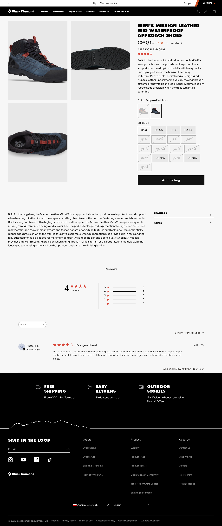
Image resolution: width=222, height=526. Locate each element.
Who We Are (121, 12)
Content (104, 12)
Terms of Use (86, 520)
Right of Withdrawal (93, 474)
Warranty (135, 447)
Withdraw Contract (150, 520)
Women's (58, 12)
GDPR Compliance (127, 520)
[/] (21, 11)
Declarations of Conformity (144, 474)
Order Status (89, 447)
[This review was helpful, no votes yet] (194, 369)
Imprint (55, 520)
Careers (183, 465)
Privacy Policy (69, 520)
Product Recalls (139, 465)
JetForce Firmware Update (144, 483)
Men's (44, 12)
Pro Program (185, 474)
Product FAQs (138, 456)
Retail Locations (187, 483)
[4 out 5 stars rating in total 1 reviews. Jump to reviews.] (145, 53)
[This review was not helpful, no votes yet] (200, 369)
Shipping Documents (141, 492)
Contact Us (184, 447)
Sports (90, 12)
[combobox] (32, 324)
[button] (45, 11)
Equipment (75, 12)
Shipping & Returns (93, 465)
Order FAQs (89, 456)
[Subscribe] (68, 449)
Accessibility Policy (105, 520)
